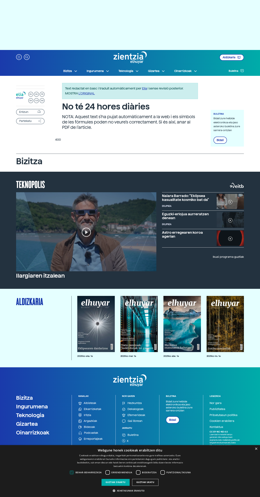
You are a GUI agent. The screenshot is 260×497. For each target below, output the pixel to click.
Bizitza (24, 398)
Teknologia (30, 415)
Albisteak (89, 403)
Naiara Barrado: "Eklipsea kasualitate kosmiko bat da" (185, 198)
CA (36, 100)
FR (42, 94)
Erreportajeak (93, 438)
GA (42, 100)
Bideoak (89, 427)
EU (31, 94)
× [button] (256, 449)
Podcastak (90, 432)
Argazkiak (90, 421)
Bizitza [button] (67, 71)
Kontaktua (216, 427)
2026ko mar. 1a (128, 356)
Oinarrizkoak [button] (183, 71)
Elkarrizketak (92, 409)
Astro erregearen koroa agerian (182, 234)
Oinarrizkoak (32, 432)
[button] (19, 57)
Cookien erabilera (222, 421)
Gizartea (27, 424)
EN (31, 100)
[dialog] (130, 471)
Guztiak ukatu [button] (145, 482)
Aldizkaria (229, 57)
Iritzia (87, 415)
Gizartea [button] (153, 71)
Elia (144, 88)
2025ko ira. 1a (214, 356)
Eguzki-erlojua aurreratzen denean (185, 216)
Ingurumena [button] (95, 71)
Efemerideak (136, 415)
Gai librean (134, 421)
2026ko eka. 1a (85, 356)
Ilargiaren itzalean (40, 275)
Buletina (234, 70)
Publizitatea (217, 409)
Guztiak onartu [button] (116, 482)
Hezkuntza (134, 403)
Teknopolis (30, 184)
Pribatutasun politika (223, 415)
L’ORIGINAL (87, 93)
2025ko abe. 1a (171, 356)
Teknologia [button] (126, 71)
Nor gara (215, 403)
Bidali (220, 140)
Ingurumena (32, 406)
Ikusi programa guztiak (228, 257)
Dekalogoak (135, 409)
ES (36, 94)
